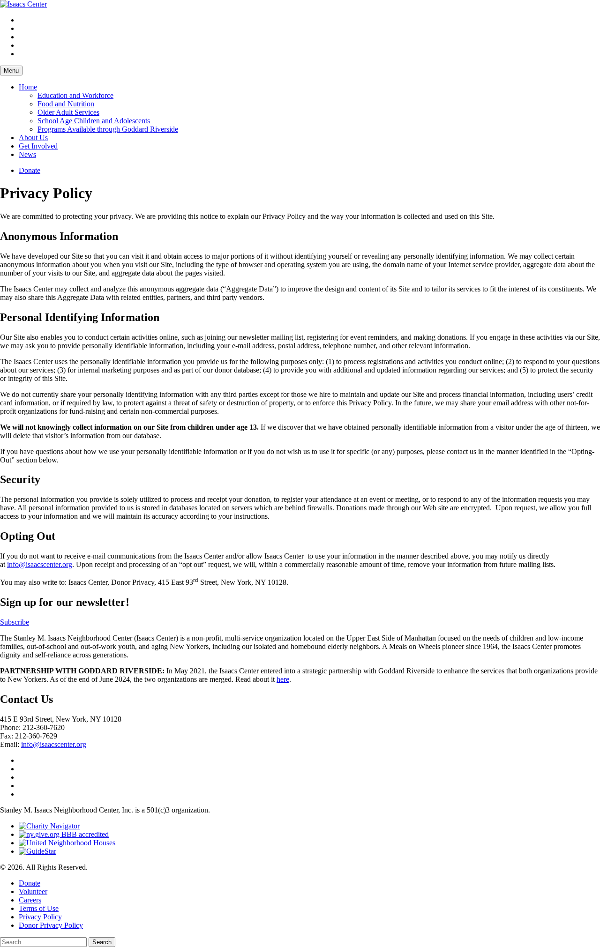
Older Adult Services (68, 112)
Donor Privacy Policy (51, 925)
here (283, 679)
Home (28, 87)
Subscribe (14, 622)
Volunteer (33, 891)
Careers (30, 900)
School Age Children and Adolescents (94, 121)
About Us (33, 138)
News (27, 154)
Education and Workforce (75, 95)
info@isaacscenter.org (39, 564)
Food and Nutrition (66, 104)
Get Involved (38, 146)
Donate (29, 170)
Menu (11, 70)
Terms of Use (39, 908)
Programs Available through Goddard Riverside (108, 129)
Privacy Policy (40, 917)
